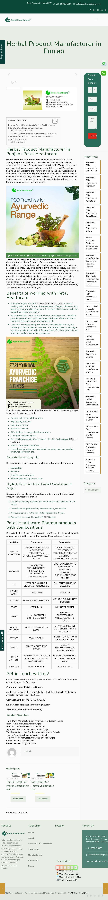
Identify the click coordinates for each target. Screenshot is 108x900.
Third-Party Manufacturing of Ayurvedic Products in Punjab (34, 721)
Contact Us (33, 860)
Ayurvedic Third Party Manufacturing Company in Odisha (92, 279)
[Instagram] (101, 10)
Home (31, 832)
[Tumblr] (105, 10)
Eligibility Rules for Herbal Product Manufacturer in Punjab (35, 134)
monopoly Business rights (49, 303)
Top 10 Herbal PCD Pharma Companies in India (17, 785)
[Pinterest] (97, 10)
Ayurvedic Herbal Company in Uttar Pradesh (92, 400)
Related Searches (20, 142)
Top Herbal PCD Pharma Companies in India (42, 785)
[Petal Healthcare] (18, 19)
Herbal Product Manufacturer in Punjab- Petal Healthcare (32, 125)
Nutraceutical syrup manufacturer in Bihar (92, 415)
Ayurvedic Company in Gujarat (91, 354)
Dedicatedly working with (23, 131)
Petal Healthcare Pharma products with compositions (31, 136)
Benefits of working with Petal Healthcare (26, 128)
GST (46, 517)
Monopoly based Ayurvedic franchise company (90, 465)
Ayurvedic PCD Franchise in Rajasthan (91, 181)
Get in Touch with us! (18, 139)
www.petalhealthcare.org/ (65, 284)
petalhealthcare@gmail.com (88, 4)
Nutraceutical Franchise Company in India (92, 325)
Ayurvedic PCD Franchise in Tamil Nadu (91, 211)
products (43, 533)
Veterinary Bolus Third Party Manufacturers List (92, 384)
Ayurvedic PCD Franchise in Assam (91, 295)
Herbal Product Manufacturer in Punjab (45, 162)
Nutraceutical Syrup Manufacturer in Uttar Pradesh (92, 432)
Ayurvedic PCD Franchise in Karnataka (91, 196)
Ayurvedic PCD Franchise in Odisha (91, 226)
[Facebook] (90, 10)
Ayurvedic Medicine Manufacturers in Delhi (92, 367)
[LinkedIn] (94, 10)
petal (27, 751)
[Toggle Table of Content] (53, 121)
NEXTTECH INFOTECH (78, 893)
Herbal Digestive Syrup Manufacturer (92, 340)
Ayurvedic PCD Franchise (40, 843)
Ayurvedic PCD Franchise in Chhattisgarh (91, 166)
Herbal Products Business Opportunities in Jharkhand (92, 243)
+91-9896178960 (63, 4)
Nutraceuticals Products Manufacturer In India (92, 310)
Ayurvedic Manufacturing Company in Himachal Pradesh (92, 261)
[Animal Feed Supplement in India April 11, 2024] (105, 888)
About (31, 838)
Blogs (31, 866)
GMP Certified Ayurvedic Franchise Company (92, 448)
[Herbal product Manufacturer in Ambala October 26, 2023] (2, 888)
